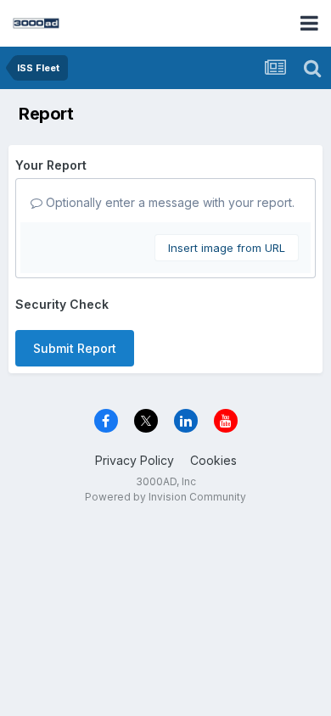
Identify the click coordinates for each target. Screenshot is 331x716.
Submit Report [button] (74, 348)
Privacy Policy (134, 460)
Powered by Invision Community (165, 496)
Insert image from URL (226, 248)
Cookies (213, 460)
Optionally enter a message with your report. (168, 202)
